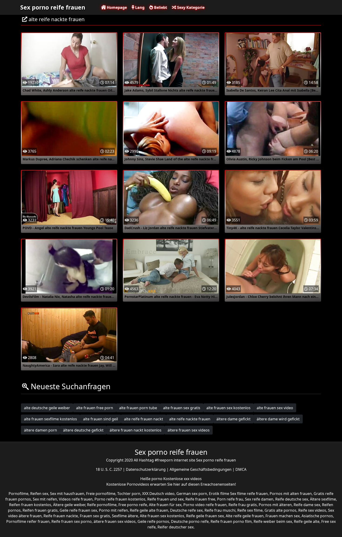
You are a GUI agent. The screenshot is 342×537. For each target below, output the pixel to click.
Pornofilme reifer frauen (28, 521)
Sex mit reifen (45, 499)
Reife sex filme (250, 510)
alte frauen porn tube (138, 407)
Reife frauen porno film (231, 521)
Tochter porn (128, 493)
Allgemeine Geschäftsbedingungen (201, 469)
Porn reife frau (230, 499)
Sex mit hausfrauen (67, 493)
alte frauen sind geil (100, 419)
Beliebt (160, 7)
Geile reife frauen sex (78, 510)
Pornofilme (18, 493)
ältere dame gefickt (233, 419)
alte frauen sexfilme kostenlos (50, 419)
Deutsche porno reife (190, 521)
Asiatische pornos (317, 515)
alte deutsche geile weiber (47, 407)
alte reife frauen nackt (143, 419)
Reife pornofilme (102, 504)
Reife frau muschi (220, 510)
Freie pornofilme (100, 493)
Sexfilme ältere (125, 515)
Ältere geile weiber (69, 504)
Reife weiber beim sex (273, 521)
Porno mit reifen (113, 510)
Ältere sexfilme (323, 499)
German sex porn (191, 493)
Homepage (116, 7)
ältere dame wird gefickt (278, 419)
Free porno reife (132, 504)
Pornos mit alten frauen (291, 493)
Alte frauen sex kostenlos (162, 515)
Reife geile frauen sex (205, 515)
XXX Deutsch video (158, 493)
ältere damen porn (40, 430)
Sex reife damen (259, 499)
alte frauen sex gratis (181, 407)
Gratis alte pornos (280, 510)
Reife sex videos (312, 510)
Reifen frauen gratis (40, 510)
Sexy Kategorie (190, 7)
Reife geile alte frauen (149, 510)
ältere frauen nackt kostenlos (135, 430)
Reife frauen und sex (165, 499)
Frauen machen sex (282, 515)
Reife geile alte (306, 521)
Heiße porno (151, 478)
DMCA (240, 469)
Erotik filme (219, 493)
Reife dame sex (307, 504)
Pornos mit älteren (275, 504)
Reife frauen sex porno (71, 521)
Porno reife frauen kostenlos (119, 499)
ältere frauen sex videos (189, 430)
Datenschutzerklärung (146, 469)
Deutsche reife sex (186, 510)
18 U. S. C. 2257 (109, 469)
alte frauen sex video (275, 407)
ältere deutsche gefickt (83, 430)
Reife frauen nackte (61, 515)
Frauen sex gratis (95, 515)
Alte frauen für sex (165, 504)
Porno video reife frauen (205, 504)
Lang (139, 7)
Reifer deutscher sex (176, 527)
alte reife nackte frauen (189, 419)
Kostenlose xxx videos (182, 478)
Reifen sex (39, 493)
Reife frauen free (200, 499)
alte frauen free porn (94, 407)
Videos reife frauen (76, 499)
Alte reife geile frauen (245, 515)
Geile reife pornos (153, 521)
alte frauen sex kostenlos (228, 407)
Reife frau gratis (242, 504)
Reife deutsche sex (291, 499)
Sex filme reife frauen (249, 493)
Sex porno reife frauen (52, 7)
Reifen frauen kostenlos (30, 504)
